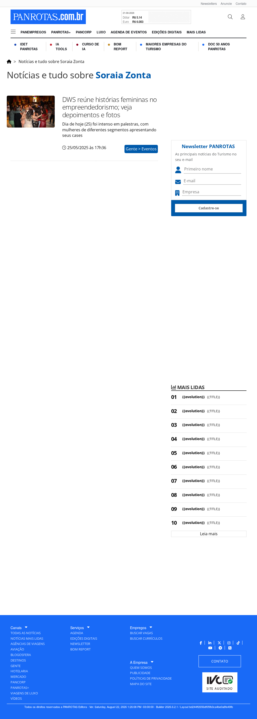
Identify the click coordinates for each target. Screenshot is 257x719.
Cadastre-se (209, 208)
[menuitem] (207, 3)
